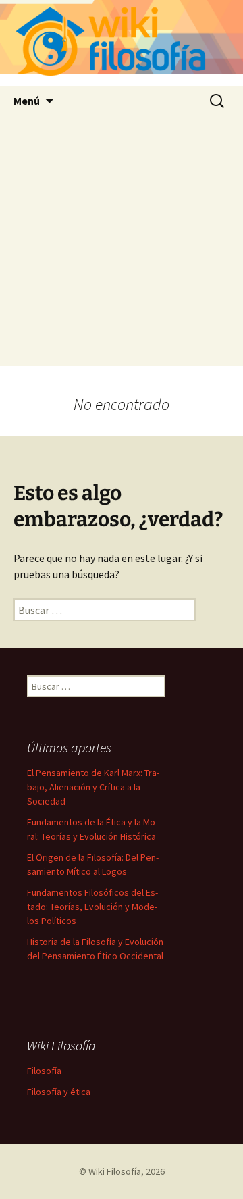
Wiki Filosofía (114, 1171)
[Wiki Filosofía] (121, 43)
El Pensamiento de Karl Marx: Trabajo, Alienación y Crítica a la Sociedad (93, 787)
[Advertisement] (121, 244)
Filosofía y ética (58, 1092)
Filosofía (44, 1071)
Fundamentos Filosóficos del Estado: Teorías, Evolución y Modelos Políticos (92, 906)
